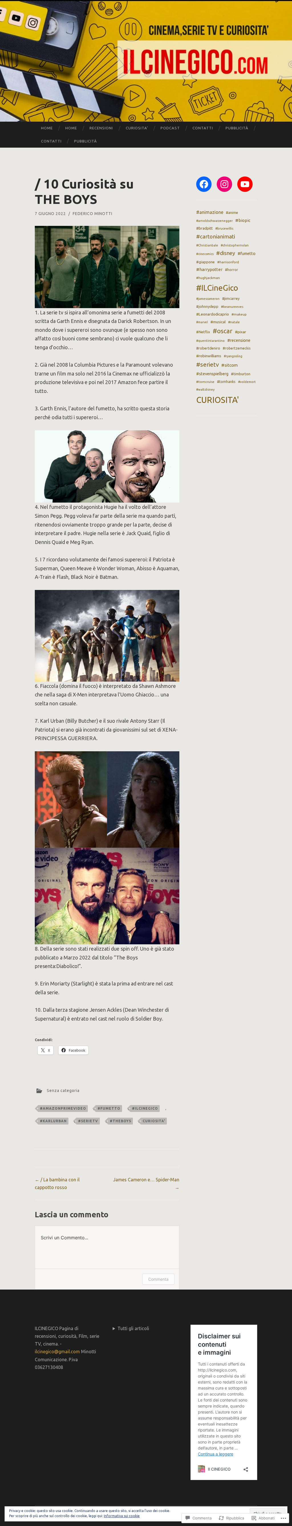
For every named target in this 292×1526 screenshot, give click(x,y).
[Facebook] (204, 184)
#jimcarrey (231, 298)
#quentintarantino (210, 340)
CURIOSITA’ (137, 128)
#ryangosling (233, 356)
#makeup (239, 314)
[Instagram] (224, 184)
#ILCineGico (145, 1108)
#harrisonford (228, 262)
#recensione (238, 340)
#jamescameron (208, 298)
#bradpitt (204, 228)
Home (47, 128)
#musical (218, 322)
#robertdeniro (208, 348)
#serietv (88, 1121)
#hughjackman (208, 278)
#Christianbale (207, 245)
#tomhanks (226, 381)
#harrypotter (209, 269)
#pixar (240, 332)
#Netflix (203, 332)
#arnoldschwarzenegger (214, 220)
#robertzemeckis (236, 348)
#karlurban (53, 1121)
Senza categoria (63, 1090)
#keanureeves (232, 306)
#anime (232, 212)
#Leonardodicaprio (212, 314)
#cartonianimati (215, 236)
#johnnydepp (207, 306)
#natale (234, 322)
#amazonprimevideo (63, 1108)
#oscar (222, 330)
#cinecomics (205, 254)
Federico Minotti (92, 213)
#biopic (242, 220)
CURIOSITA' (154, 1121)
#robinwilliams (208, 356)
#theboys (120, 1121)
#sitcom (229, 365)
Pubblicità (237, 128)
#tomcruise (205, 381)
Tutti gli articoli (133, 1328)
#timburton (240, 374)
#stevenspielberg (212, 373)
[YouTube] (245, 184)
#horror (231, 270)
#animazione (209, 212)
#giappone (205, 262)
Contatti (202, 128)
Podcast (170, 128)
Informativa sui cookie (122, 1516)
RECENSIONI (101, 128)
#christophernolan (235, 245)
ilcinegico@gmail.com (57, 1351)
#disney (225, 253)
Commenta (158, 1279)
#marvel (202, 322)
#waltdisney (205, 389)
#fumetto (109, 1108)
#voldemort (247, 381)
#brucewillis (224, 228)
